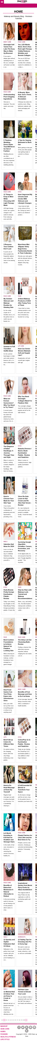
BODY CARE (7, 42)
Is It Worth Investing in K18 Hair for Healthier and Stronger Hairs (9, 837)
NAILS (5, 541)
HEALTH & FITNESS (8, 1037)
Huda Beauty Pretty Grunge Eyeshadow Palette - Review (9, 594)
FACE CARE (21, 42)
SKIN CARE (4, 1029)
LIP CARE (21, 346)
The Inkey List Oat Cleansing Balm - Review (24, 642)
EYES (20, 192)
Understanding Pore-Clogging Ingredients (9, 97)
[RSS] (26, 1031)
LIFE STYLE (5, 1039)
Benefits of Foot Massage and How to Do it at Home (25, 694)
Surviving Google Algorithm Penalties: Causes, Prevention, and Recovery (25, 546)
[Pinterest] (30, 1027)
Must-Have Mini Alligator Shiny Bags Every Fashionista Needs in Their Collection (25, 249)
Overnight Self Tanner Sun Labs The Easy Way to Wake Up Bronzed (9, 49)
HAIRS (3, 1031)
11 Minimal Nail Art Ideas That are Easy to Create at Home (9, 996)
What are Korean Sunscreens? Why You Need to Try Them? (9, 403)
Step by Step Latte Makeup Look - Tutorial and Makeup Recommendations (25, 594)
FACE (19, 296)
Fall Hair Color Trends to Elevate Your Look (24, 992)
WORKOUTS (21, 937)
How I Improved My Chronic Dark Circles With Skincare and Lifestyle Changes (25, 199)
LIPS (5, 737)
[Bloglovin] (26, 1027)
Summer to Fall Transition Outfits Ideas (9, 349)
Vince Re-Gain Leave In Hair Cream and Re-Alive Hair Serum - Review (24, 501)
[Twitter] (23, 1027)
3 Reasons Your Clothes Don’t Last (8, 247)
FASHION (4, 1034)
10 (24, 1020)
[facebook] (19, 1027)
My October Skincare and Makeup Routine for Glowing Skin (8, 303)
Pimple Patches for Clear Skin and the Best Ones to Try (25, 838)
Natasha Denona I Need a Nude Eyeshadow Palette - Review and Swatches (24, 453)
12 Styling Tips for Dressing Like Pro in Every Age (24, 942)
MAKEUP (3, 1026)
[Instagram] (34, 1027)
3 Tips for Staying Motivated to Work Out (24, 142)
